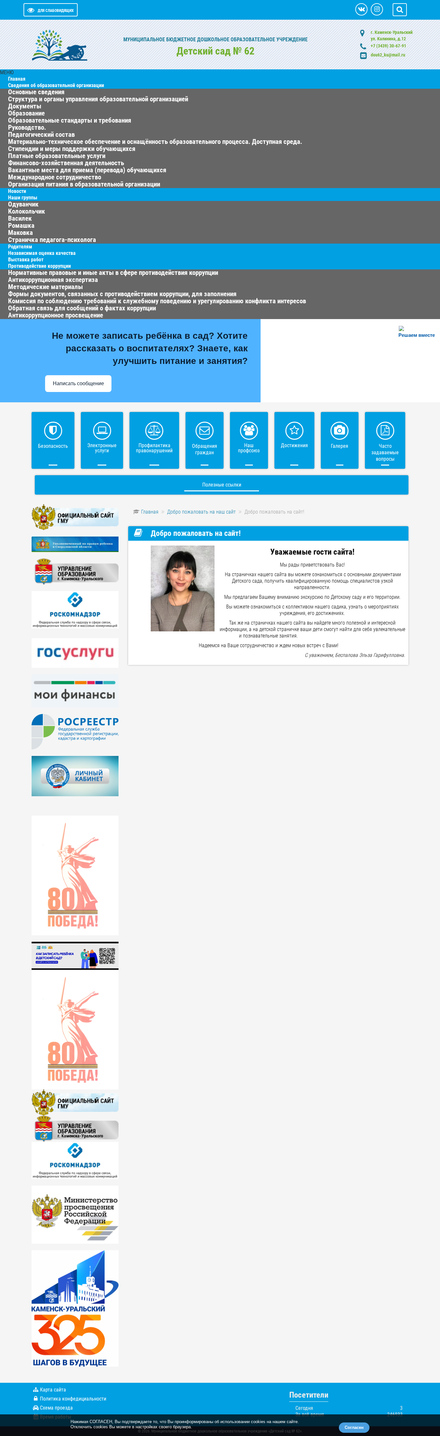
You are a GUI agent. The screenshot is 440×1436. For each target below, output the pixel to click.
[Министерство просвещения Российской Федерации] (75, 1214)
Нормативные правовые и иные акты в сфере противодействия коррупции (113, 272)
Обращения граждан (204, 449)
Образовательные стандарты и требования (69, 120)
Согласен (354, 1427)
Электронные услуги (102, 448)
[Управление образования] (75, 571)
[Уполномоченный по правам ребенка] (75, 544)
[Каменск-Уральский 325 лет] (75, 1308)
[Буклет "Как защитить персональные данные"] (75, 609)
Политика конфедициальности (73, 1399)
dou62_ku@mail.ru (388, 54)
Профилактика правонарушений (154, 448)
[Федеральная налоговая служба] (75, 776)
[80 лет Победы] (75, 875)
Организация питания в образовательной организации (84, 184)
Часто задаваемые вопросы (385, 452)
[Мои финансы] (75, 691)
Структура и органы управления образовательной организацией (98, 99)
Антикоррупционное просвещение (55, 315)
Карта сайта (53, 1390)
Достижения (294, 445)
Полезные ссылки (221, 485)
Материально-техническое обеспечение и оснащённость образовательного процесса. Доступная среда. (155, 142)
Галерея (339, 446)
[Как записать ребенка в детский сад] (75, 955)
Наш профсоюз (249, 448)
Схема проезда (56, 1408)
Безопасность (53, 446)
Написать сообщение (78, 383)
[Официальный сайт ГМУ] (75, 517)
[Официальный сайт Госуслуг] (75, 652)
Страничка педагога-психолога (52, 240)
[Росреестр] (75, 731)
